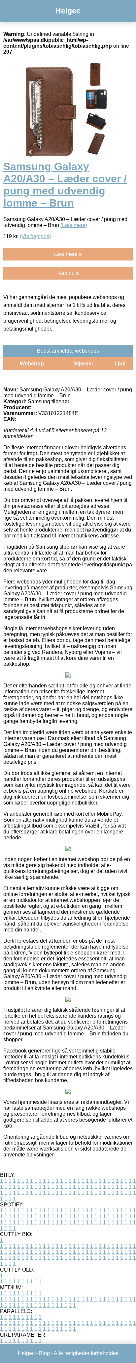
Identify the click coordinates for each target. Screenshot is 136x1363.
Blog (44, 1353)
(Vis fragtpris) (35, 236)
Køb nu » (68, 273)
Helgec (68, 11)
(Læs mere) (73, 225)
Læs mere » (68, 254)
